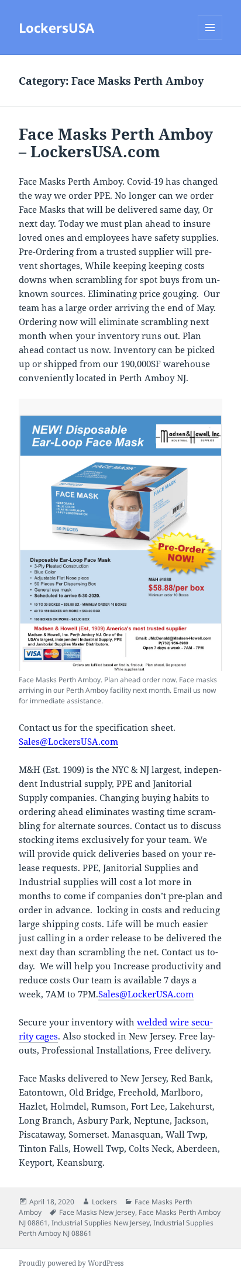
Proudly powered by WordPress (71, 1263)
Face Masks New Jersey (97, 1212)
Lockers (104, 1202)
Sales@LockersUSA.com (68, 741)
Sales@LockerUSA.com (146, 994)
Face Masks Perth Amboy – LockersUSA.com (116, 142)
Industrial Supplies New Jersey (100, 1223)
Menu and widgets (210, 39)
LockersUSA (56, 27)
